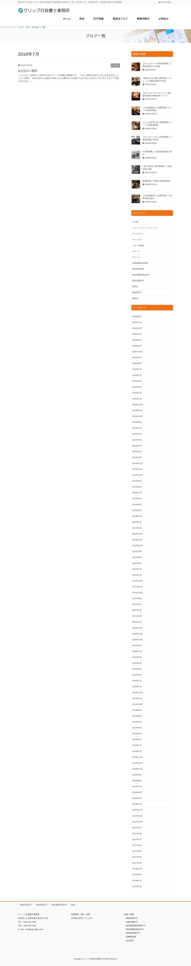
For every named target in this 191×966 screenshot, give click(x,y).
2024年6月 (137, 434)
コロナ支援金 (138, 245)
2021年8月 (137, 598)
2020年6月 (137, 657)
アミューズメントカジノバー (145, 228)
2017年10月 (137, 822)
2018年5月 (137, 798)
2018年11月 (137, 763)
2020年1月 (137, 686)
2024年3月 (137, 451)
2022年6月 (137, 563)
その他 (115, 65)
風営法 (135, 286)
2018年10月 (137, 769)
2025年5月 (137, 375)
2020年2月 (137, 681)
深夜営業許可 (42, 905)
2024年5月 (137, 440)
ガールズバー (138, 233)
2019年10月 (137, 704)
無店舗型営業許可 (59, 905)
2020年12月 (137, 628)
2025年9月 (137, 357)
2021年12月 (137, 581)
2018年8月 (137, 781)
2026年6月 (137, 328)
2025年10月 (137, 352)
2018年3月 (137, 804)
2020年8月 (137, 645)
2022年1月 (137, 575)
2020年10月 (137, 640)
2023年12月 (137, 463)
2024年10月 (137, 416)
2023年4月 (137, 510)
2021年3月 (137, 616)
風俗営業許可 (138, 280)
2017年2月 (137, 863)
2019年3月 (137, 739)
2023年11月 (137, 469)
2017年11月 (137, 816)
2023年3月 (137, 516)
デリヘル (136, 257)
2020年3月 (137, 675)
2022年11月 (137, 540)
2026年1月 (137, 346)
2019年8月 (137, 716)
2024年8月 (137, 422)
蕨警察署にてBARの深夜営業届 (156, 181)
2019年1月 (137, 751)
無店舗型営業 (138, 269)
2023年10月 (137, 475)
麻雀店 (135, 298)
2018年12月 (137, 757)
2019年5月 (137, 728)
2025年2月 (137, 393)
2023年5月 (137, 504)
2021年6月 (137, 604)
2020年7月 (137, 651)
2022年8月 (137, 557)
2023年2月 (137, 522)
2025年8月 (137, 363)
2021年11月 (137, 587)
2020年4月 (137, 669)
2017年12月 (137, 810)
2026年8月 (137, 316)
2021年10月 (137, 592)
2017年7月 (137, 839)
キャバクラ (137, 239)
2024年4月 (137, 446)
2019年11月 (137, 698)
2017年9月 (137, 828)
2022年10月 (137, 545)
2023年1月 (137, 528)
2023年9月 (137, 481)
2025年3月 (137, 387)
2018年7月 (137, 786)
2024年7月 (137, 428)
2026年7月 (137, 322)
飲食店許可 (137, 292)
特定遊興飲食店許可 (141, 275)
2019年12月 (137, 692)
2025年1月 (137, 399)
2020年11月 (137, 634)
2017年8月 (137, 833)
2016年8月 (137, 874)
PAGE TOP (184, 934)
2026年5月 (137, 334)
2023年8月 (137, 487)
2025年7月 (137, 369)
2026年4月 (137, 340)
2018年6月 (137, 792)
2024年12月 (137, 404)
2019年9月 (137, 710)
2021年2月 (137, 622)
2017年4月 (137, 857)
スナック (136, 251)
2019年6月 (137, 722)
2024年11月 (137, 410)
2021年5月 (137, 610)
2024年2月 (137, 457)
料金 (73, 905)
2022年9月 (137, 551)
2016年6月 (137, 886)
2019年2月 (137, 745)
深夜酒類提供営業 (140, 263)
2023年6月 (137, 498)
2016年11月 (137, 869)
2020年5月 (137, 663)
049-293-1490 (165, 2)
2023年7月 (137, 493)
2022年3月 (137, 569)
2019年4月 (137, 733)
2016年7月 (137, 880)
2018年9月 (137, 775)
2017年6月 (137, 845)
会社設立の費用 (27, 70)
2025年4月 (137, 381)
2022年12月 (137, 534)
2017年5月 (137, 851)
